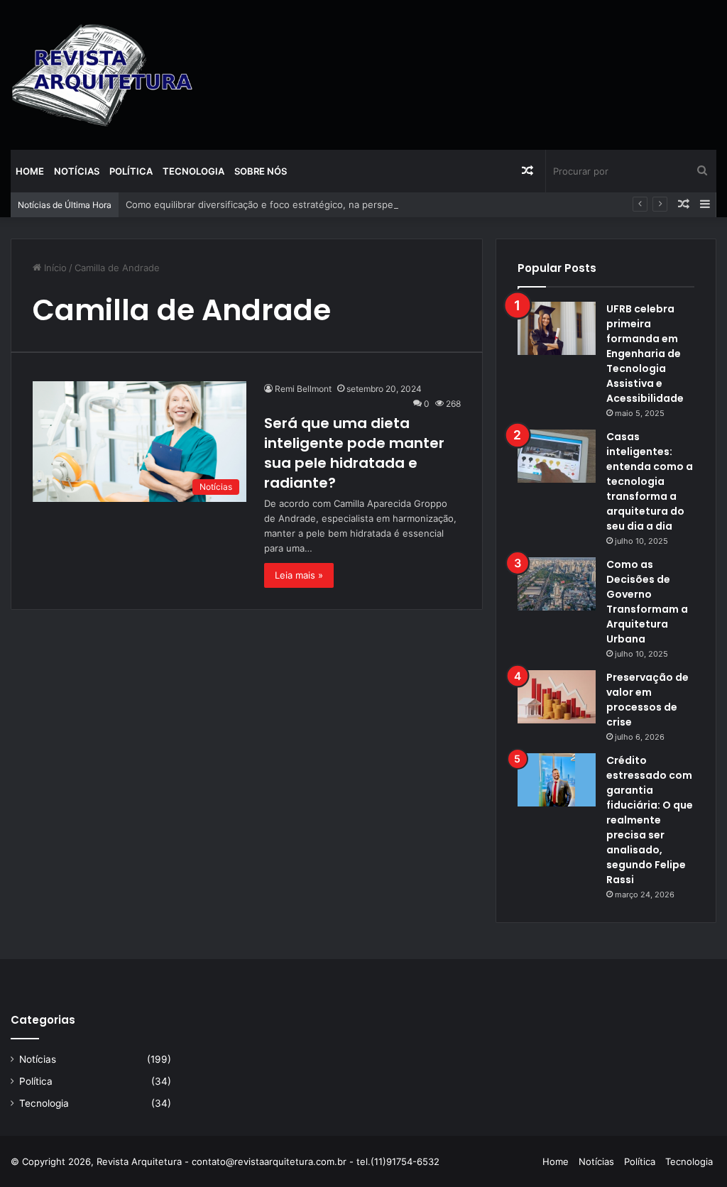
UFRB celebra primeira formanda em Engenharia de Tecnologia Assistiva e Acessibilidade (645, 353)
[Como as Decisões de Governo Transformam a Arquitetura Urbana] (557, 584)
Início (54, 267)
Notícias (76, 171)
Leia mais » (299, 575)
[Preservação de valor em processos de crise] (557, 696)
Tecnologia (193, 171)
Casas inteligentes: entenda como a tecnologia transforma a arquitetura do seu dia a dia (649, 481)
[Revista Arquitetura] (102, 74)
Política (131, 171)
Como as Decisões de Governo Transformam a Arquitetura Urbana (647, 601)
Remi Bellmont (303, 388)
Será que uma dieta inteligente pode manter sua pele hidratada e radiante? (354, 453)
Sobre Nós (260, 171)
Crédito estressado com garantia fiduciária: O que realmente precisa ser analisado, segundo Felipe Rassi (649, 820)
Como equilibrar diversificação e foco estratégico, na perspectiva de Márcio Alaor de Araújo (329, 204)
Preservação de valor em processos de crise (647, 699)
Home (30, 171)
